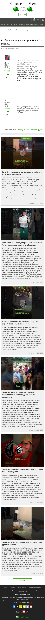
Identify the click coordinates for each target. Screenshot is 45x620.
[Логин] (43, 20)
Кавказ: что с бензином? (9, 24)
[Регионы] (34, 20)
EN (25, 14)
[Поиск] (38, 20)
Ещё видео (22, 580)
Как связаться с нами (35, 587)
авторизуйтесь (22, 130)
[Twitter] (17, 606)
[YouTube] (31, 606)
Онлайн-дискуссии (24, 30)
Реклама (12, 587)
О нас (5, 587)
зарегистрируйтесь (37, 130)
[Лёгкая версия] (19, 14)
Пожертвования (21, 587)
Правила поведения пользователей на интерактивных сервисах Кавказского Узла (22, 590)
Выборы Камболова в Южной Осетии (31, 24)
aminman (7, 108)
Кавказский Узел (22, 3)
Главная (4, 30)
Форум (12, 30)
